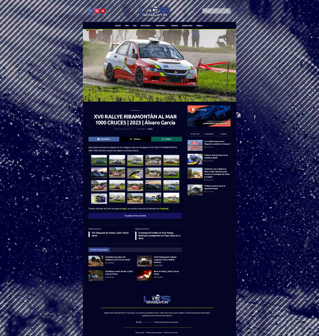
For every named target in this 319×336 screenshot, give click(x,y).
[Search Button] (228, 10)
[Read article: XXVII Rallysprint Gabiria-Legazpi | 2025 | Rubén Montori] (144, 261)
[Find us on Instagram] (96, 11)
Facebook (164, 208)
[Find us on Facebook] (90, 11)
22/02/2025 (159, 265)
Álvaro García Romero (125, 129)
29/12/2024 (159, 277)
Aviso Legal (139, 333)
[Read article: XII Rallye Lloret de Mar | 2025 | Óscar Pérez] (95, 275)
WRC (127, 26)
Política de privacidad (154, 333)
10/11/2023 (141, 129)
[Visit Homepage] (155, 11)
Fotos (150, 129)
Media (199, 26)
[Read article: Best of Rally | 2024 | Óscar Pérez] (144, 275)
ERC (135, 26)
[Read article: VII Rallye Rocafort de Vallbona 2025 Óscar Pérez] (95, 261)
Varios (174, 26)
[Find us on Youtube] (102, 11)
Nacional (146, 26)
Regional (161, 26)
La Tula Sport (147, 322)
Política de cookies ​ (171, 333)
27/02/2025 (110, 263)
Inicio (118, 26)
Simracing (187, 26)
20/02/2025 (110, 277)
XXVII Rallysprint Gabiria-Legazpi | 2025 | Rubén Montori (165, 259)
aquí (124, 208)
